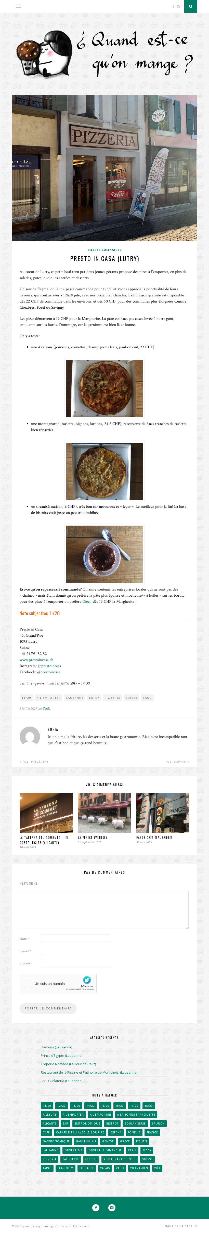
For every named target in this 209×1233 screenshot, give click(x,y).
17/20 (134, 1105)
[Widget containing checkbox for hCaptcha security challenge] (58, 983)
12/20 (61, 1105)
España (116, 1132)
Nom (24, 939)
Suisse (132, 698)
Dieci (86, 601)
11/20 (26, 698)
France (152, 1132)
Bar (65, 1123)
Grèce (125, 1141)
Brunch (158, 1123)
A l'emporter (49, 698)
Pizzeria (112, 698)
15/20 (105, 1105)
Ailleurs (50, 1114)
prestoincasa (51, 666)
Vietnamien (139, 1168)
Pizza (146, 1150)
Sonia (46, 708)
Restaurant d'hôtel (119, 1159)
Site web (26, 963)
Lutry (94, 698)
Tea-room (65, 1168)
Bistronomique (87, 1123)
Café (46, 1132)
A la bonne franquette (136, 1114)
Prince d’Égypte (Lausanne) (61, 1055)
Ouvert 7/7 (73, 1150)
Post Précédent (34, 761)
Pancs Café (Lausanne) (154, 837)
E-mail (25, 951)
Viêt (157, 1168)
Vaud (147, 698)
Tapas (47, 1168)
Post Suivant (176, 761)
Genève (108, 1141)
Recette (91, 1159)
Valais (105, 1168)
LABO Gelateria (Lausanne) (61, 1080)
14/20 (90, 1105)
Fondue (134, 1132)
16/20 (119, 1105)
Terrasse (87, 1168)
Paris (132, 1150)
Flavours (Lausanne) (56, 1047)
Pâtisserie (70, 1159)
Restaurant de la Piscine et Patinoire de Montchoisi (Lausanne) (89, 1072)
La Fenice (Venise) (92, 837)
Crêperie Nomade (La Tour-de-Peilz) (68, 1064)
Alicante (50, 1123)
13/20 (76, 1105)
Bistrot (112, 1123)
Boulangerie (135, 1123)
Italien (141, 1141)
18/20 (149, 1105)
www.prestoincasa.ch (36, 660)
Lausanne (75, 698)
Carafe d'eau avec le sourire (80, 1132)
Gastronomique (56, 1141)
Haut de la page (179, 1226)
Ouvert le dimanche (105, 1150)
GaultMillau (86, 1141)
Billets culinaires (105, 250)
